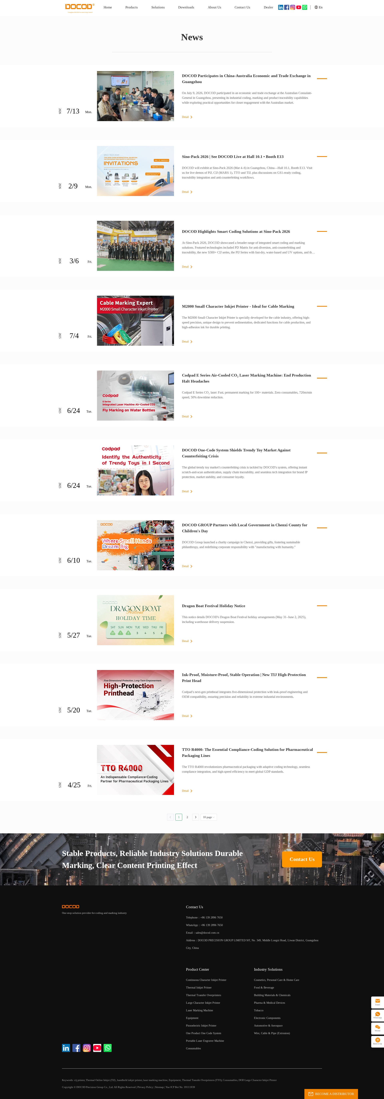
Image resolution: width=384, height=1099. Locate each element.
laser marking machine (155, 1080)
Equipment (175, 1080)
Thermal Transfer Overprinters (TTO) (202, 1080)
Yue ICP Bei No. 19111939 (180, 1087)
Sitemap (159, 1087)
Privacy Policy (145, 1087)
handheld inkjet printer (129, 1080)
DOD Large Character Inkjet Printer (258, 1080)
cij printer (79, 1080)
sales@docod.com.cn (207, 932)
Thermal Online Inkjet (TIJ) (101, 1080)
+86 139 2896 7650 (212, 925)
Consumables (230, 1080)
